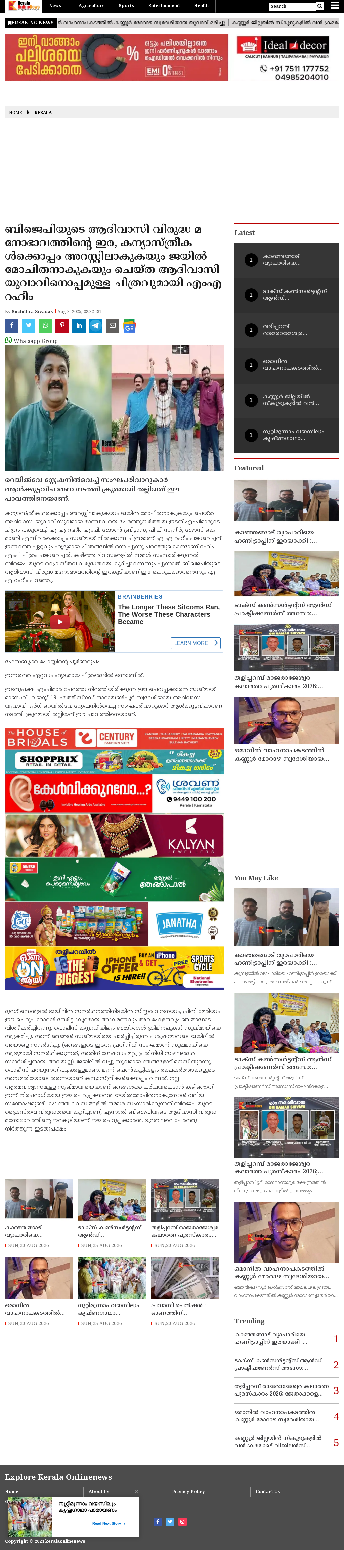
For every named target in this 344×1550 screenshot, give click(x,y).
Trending (249, 1322)
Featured (249, 468)
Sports (126, 6)
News (55, 6)
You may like (256, 879)
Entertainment (164, 6)
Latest (244, 233)
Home (15, 113)
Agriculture (92, 6)
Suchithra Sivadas (32, 312)
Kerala (43, 113)
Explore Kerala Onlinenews (58, 1478)
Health (201, 6)
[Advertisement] (172, 173)
